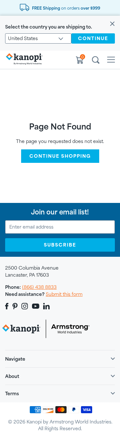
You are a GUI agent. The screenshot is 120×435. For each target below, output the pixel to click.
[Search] (96, 61)
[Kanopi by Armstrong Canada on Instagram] (25, 306)
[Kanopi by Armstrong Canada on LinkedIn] (46, 306)
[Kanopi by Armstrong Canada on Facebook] (8, 306)
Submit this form (64, 294)
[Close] (112, 24)
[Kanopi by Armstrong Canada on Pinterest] (15, 306)
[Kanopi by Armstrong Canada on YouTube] (35, 306)
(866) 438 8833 (39, 287)
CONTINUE (93, 38)
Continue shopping (60, 156)
